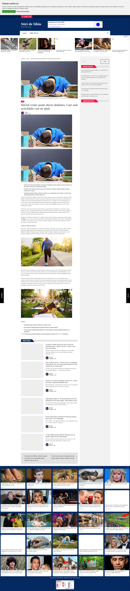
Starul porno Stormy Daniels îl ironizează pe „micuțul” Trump (37, 324)
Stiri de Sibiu (31, 24)
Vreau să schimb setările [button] (22, 11)
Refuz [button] (13, 11)
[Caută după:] (91, 61)
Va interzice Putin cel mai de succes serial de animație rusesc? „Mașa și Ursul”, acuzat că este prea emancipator (60, 346)
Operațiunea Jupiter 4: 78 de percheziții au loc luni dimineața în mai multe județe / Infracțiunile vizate (94, 95)
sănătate (24, 219)
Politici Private (34, 33)
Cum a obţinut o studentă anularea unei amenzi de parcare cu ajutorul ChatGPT (41, 327)
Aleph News (65, 333)
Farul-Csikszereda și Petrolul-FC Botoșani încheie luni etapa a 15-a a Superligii (94, 89)
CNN (54, 204)
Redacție (26, 112)
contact (24, 33)
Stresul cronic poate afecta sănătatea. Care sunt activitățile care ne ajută (40, 333)
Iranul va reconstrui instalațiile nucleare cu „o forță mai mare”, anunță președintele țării (94, 71)
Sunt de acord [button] (6, 11)
